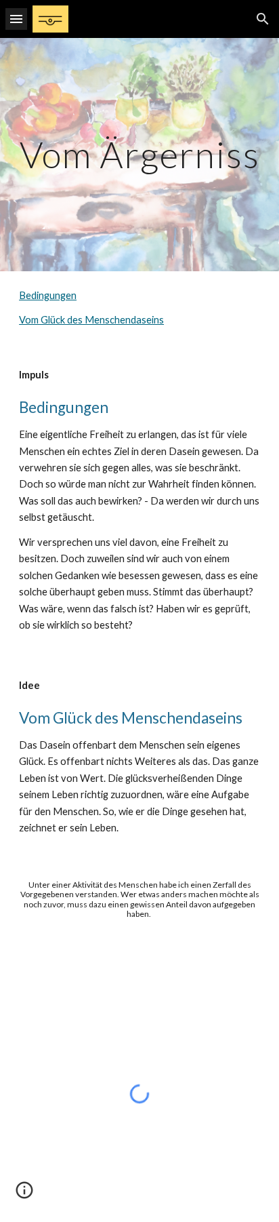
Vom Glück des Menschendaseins (91, 320)
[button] (16, 18)
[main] (139, 154)
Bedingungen (48, 295)
